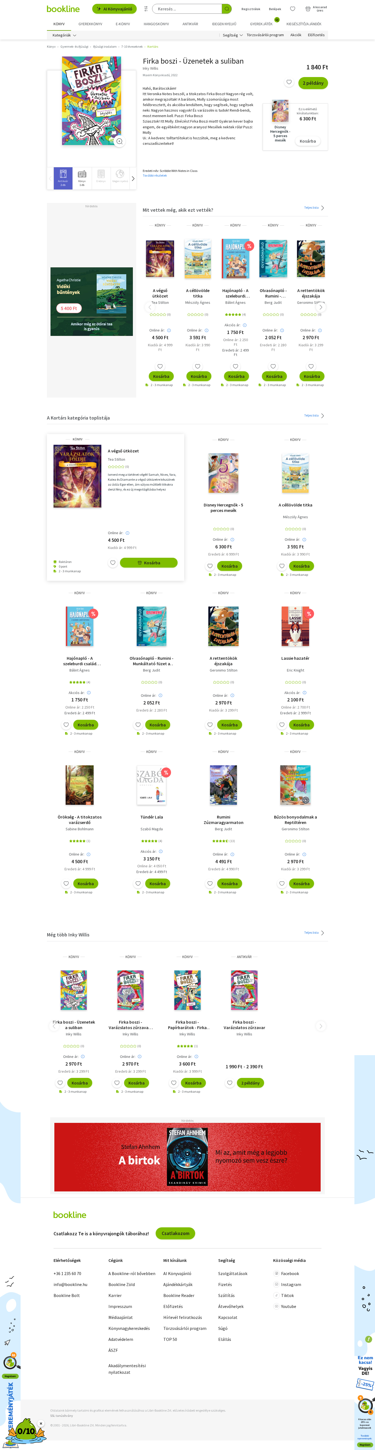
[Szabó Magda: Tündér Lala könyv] (151, 785)
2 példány (313, 83)
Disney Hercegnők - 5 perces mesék (223, 507)
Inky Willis (74, 1034)
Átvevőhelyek (231, 1306)
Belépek (275, 9)
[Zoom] (119, 141)
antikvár (244, 957)
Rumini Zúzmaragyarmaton (224, 819)
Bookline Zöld (121, 1284)
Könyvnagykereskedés (129, 1328)
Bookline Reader (178, 1295)
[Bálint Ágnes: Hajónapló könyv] (235, 258)
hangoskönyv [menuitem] (156, 23)
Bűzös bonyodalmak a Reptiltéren (295, 819)
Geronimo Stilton (311, 302)
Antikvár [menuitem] (190, 23)
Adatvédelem (120, 1339)
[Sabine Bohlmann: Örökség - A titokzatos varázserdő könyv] (80, 785)
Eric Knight (295, 670)
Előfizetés (316, 35)
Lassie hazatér (295, 658)
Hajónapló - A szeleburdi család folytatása (235, 293)
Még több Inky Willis (68, 934)
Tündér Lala (151, 817)
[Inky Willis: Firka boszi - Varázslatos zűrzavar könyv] (130, 990)
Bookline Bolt (67, 1295)
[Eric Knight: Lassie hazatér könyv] (295, 626)
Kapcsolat (227, 1317)
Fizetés (225, 1284)
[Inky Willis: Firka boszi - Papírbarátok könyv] (187, 990)
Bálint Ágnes (235, 302)
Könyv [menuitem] (59, 23)
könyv (160, 225)
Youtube (288, 1306)
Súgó (223, 1328)
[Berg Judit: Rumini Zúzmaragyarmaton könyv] (223, 785)
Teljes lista (311, 207)
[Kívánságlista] (293, 9)
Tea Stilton (160, 302)
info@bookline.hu (70, 1284)
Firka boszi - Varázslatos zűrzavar (244, 1024)
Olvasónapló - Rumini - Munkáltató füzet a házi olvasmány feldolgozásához (273, 293)
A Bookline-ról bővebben (131, 1273)
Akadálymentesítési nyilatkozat (127, 1369)
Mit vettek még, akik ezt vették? (178, 210)
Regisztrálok (251, 9)
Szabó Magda (152, 828)
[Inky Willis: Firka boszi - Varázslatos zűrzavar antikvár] (244, 990)
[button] (133, 178)
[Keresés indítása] (227, 9)
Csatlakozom (175, 1233)
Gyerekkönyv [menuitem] (90, 23)
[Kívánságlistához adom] (289, 82)
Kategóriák (62, 35)
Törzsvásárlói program (265, 35)
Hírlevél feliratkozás (182, 1317)
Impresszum (120, 1306)
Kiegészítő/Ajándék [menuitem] (304, 23)
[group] (63, 178)
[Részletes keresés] (146, 9)
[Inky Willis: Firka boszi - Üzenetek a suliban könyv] (74, 990)
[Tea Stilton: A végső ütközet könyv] (160, 258)
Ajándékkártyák (177, 1284)
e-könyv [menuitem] (123, 23)
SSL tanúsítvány (61, 1416)
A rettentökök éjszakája (311, 293)
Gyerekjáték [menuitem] (264, 22)
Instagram (291, 1284)
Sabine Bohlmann (80, 828)
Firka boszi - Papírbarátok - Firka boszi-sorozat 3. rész (187, 1024)
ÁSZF (113, 1350)
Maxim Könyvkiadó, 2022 (160, 75)
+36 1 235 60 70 (67, 1273)
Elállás (224, 1339)
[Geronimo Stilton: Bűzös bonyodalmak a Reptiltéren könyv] (295, 785)
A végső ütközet (160, 293)
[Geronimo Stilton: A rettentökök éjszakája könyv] (311, 258)
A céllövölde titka (197, 293)
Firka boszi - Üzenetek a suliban (74, 1024)
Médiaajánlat (120, 1317)
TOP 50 (170, 1339)
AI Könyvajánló (117, 9)
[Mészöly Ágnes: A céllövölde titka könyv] (198, 258)
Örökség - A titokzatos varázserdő (80, 819)
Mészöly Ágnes (197, 302)
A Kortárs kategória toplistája (78, 418)
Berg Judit (273, 302)
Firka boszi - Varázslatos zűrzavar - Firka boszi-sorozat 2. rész (131, 1024)
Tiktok (287, 1295)
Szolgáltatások (232, 1273)
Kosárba (308, 141)
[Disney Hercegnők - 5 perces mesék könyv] (223, 473)
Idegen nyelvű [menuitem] (224, 23)
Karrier (115, 1295)
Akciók (295, 35)
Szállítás (226, 1295)
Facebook (290, 1273)
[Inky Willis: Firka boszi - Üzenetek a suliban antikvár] (91, 100)
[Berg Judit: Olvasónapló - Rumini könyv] (273, 258)
